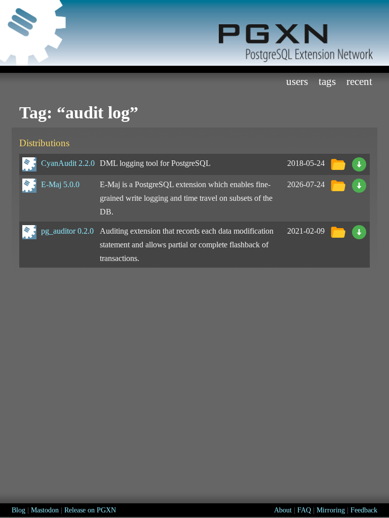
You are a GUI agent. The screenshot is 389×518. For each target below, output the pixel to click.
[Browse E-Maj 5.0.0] (338, 184)
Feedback (364, 510)
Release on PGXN (90, 510)
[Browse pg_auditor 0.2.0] (338, 231)
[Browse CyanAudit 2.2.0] (338, 163)
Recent (359, 81)
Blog (18, 510)
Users (297, 81)
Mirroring (331, 510)
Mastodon (45, 510)
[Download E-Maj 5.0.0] (359, 184)
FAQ (304, 510)
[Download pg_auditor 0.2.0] (359, 231)
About (283, 510)
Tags (327, 81)
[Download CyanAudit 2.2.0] (359, 163)
